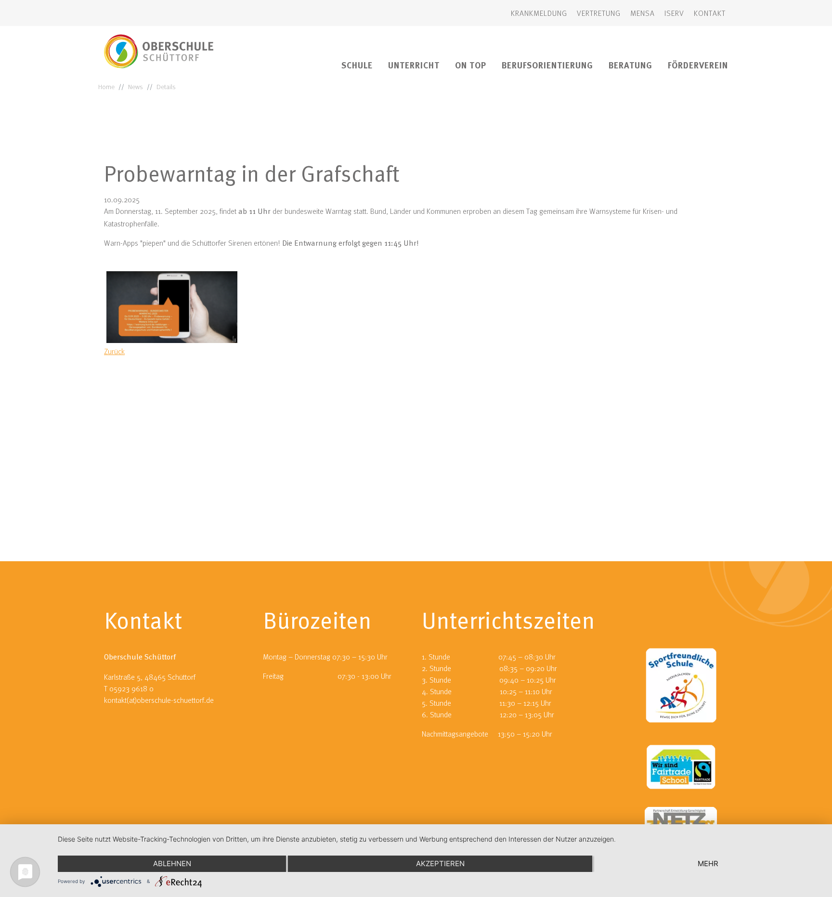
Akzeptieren (440, 863)
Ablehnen (172, 863)
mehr (708, 863)
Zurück (114, 351)
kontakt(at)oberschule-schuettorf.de (159, 700)
